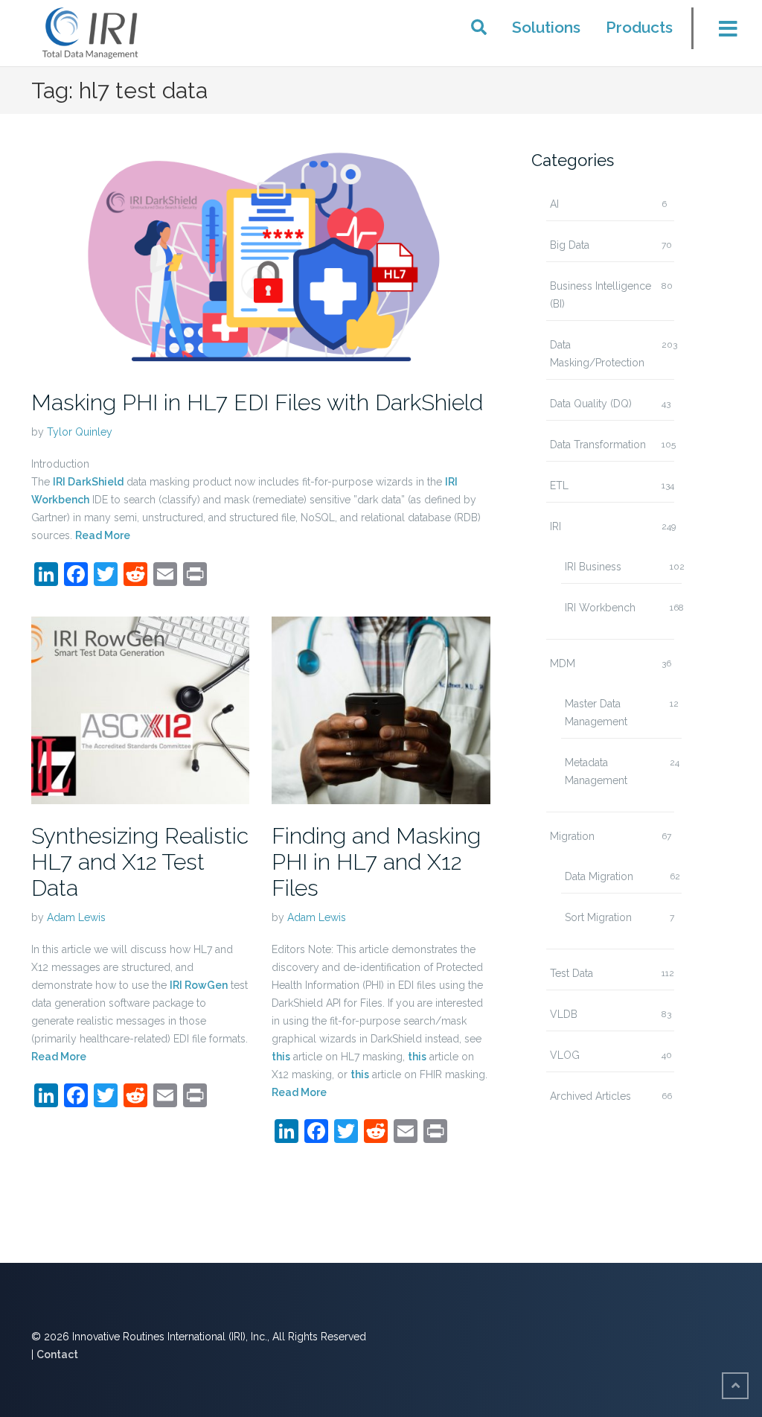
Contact (57, 1354)
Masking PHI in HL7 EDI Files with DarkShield (257, 402)
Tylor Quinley (79, 432)
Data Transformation (598, 444)
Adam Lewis (76, 917)
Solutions (546, 27)
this (281, 1057)
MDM (562, 663)
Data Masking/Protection (597, 354)
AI (554, 204)
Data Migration (599, 876)
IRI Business (593, 567)
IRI (555, 526)
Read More (102, 535)
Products (639, 27)
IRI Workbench (600, 608)
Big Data (569, 245)
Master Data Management (596, 712)
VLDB (563, 1014)
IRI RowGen (199, 985)
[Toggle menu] (719, 33)
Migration (572, 836)
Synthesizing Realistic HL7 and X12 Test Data (140, 862)
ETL (559, 485)
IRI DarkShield (88, 482)
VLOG (565, 1055)
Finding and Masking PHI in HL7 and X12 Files (376, 862)
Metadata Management (596, 771)
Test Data (571, 973)
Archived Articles (590, 1096)
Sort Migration (598, 917)
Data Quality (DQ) (591, 404)
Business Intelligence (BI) (600, 295)
